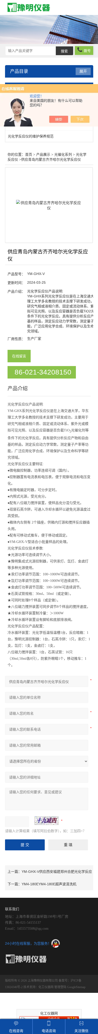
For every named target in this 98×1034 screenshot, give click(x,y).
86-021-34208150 (43, 372)
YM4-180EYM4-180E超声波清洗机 (49, 884)
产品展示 (43, 154)
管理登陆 (60, 987)
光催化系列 (63, 154)
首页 (28, 154)
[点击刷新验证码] (46, 820)
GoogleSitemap (76, 987)
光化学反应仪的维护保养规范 (31, 136)
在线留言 (19, 356)
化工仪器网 (46, 987)
